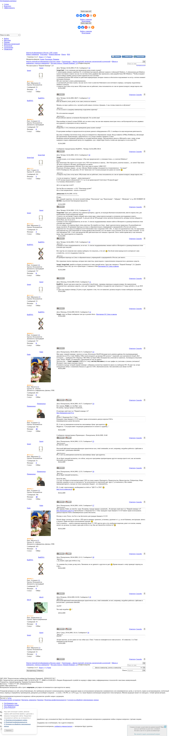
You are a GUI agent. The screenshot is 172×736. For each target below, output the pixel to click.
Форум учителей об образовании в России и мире (43, 61)
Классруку (7, 6)
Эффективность (9, 8)
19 (89, 210)
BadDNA (41, 98)
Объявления (8, 49)
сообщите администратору (63, 726)
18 (89, 155)
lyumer (42, 59)
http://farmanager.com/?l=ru (65, 413)
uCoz (9, 698)
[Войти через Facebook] (84, 15)
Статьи (6, 4)
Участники (43, 54)
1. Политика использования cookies (15, 720)
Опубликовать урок (10, 703)
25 (93, 441)
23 (93, 352)
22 (90, 312)
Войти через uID (86, 11)
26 (93, 471)
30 (88, 632)
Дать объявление (9, 707)
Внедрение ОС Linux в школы (108, 266)
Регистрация (86, 21)
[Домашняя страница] (68, 400)
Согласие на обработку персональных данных (83, 700)
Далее (49, 57)
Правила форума (54, 54)
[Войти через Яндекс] (87, 15)
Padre (41, 352)
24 (93, 403)
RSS (68, 54)
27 (93, 505)
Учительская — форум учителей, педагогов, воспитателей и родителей (86, 61)
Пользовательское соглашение (10, 700)
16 (89, 68)
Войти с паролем (86, 19)
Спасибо (139, 95)
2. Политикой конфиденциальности (15, 722)
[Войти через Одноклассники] (94, 15)
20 (89, 242)
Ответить (132, 95)
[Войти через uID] (77, 15)
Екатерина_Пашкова (52, 59)
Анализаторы (8, 47)
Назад (41, 57)
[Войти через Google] (91, 15)
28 (93, 557)
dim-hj (41, 597)
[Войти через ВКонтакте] (80, 15)
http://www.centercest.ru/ (64, 489)
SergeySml (41, 155)
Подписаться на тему (141, 65)
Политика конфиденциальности (55, 700)
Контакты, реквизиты (29, 700)
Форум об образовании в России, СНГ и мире (42, 52)
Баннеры (40, 700)
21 (90, 282)
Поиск (63, 54)
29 (90, 597)
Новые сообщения (32, 54)
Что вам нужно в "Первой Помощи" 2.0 (64, 63)
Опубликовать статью (11, 705)
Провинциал (41, 403)
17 (89, 98)
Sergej (41, 68)
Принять (8, 730)
